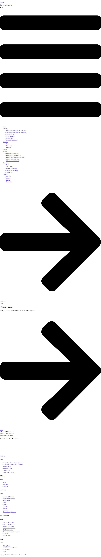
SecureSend (6, 533)
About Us (8, 176)
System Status (9, 172)
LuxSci (2, 2)
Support (8, 180)
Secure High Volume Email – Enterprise (16, 132)
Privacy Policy (6, 546)
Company (5, 174)
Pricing (5, 149)
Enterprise (8, 147)
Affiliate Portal (6, 535)
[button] (50, 65)
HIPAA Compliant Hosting (13, 161)
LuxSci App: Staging (8, 526)
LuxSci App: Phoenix (8, 522)
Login (4, 126)
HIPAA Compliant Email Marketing (15, 157)
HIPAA (5, 151)
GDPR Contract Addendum (10, 547)
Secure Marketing (10, 136)
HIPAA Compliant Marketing (13, 155)
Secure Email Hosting (11, 140)
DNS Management (8, 530)
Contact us (5, 510)
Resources (5, 163)
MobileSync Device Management (11, 531)
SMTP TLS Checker (11, 168)
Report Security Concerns (9, 512)
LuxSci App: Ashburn (8, 524)
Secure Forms (9, 138)
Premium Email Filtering (9, 528)
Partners (8, 178)
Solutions (5, 142)
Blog (7, 164)
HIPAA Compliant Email (12, 153)
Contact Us (9, 182)
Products (5, 128)
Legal (4, 551)
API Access (9, 166)
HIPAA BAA (6, 549)
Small (7, 144)
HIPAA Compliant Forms (12, 159)
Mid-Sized (9, 145)
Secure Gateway (10, 134)
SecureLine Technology (12, 170)
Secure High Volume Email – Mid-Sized (16, 130)
